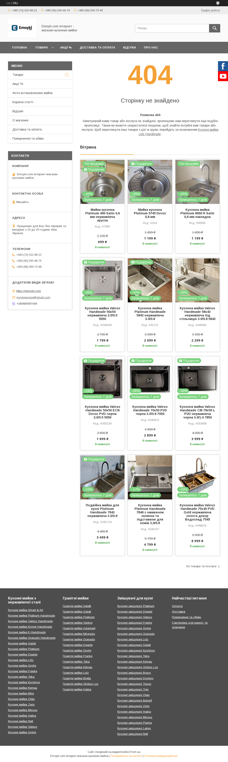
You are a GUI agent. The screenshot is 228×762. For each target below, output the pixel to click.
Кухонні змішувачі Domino (135, 678)
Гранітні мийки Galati (77, 611)
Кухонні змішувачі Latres (134, 728)
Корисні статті (22, 102)
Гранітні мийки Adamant (79, 628)
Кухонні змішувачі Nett (132, 734)
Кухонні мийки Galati (22, 643)
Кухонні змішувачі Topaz (134, 684)
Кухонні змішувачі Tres (133, 689)
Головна (19, 47)
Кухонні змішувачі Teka (133, 656)
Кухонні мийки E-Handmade (27, 632)
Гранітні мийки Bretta (77, 678)
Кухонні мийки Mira (21, 693)
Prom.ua (135, 752)
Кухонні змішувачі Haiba (134, 711)
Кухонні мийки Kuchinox (24, 682)
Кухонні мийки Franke (22, 671)
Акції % (66, 47)
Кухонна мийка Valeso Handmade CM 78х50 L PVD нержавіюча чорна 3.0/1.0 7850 (197, 412)
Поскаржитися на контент (126, 756)
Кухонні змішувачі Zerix (133, 706)
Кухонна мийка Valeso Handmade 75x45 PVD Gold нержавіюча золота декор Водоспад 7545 (197, 512)
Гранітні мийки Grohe (77, 650)
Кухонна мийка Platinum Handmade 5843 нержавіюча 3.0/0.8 (150, 313)
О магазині (20, 120)
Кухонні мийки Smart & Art (25, 610)
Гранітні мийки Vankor (78, 622)
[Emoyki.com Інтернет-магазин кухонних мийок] (22, 36)
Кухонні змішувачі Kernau (134, 661)
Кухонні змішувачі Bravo (134, 672)
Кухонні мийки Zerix (21, 704)
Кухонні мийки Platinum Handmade (31, 615)
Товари (41, 47)
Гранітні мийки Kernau (77, 667)
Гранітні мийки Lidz (76, 672)
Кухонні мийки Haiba (22, 715)
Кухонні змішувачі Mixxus (134, 717)
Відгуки (129, 47)
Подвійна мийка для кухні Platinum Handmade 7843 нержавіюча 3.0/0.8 (102, 510)
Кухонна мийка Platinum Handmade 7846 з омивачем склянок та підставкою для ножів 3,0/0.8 (150, 514)
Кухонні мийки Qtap (21, 699)
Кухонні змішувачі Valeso (134, 617)
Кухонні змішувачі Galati (134, 645)
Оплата (177, 606)
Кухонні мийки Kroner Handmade (30, 626)
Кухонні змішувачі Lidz (133, 639)
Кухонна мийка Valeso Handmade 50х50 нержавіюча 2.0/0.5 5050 (102, 313)
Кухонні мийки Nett (20, 721)
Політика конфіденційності (161, 756)
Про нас (151, 47)
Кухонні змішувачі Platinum (135, 606)
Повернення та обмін (28, 138)
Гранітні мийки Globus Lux (80, 684)
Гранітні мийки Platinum (79, 617)
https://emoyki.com (28, 291)
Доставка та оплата (97, 47)
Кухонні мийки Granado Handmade (31, 637)
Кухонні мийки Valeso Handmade (30, 621)
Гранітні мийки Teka (76, 661)
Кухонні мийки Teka (21, 676)
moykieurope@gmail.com (33, 297)
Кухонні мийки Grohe (22, 665)
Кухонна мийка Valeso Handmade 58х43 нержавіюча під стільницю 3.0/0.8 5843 (197, 313)
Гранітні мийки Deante (78, 645)
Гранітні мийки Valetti (77, 606)
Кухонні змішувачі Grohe (134, 628)
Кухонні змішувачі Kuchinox (136, 650)
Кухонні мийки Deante (22, 654)
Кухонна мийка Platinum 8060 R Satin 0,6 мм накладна (197, 213)
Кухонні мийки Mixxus (22, 710)
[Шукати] (214, 28)
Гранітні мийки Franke (77, 656)
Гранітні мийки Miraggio (79, 633)
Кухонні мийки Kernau (22, 688)
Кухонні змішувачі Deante (134, 611)
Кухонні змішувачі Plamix (134, 722)
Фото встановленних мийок (32, 93)
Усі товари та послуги (201, 566)
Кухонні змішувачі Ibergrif (134, 700)
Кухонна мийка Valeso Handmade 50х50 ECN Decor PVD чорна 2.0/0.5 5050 (102, 412)
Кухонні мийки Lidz (21, 660)
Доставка (178, 611)
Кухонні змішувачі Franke (134, 622)
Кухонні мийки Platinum (23, 649)
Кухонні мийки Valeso (22, 726)
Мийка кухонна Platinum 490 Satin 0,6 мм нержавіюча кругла (102, 215)
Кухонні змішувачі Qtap (133, 695)
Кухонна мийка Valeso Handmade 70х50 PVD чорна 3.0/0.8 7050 (150, 410)
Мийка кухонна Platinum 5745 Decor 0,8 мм (150, 213)
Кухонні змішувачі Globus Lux (137, 667)
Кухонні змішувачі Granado (136, 633)
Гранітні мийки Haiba (77, 689)
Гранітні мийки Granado (79, 639)
